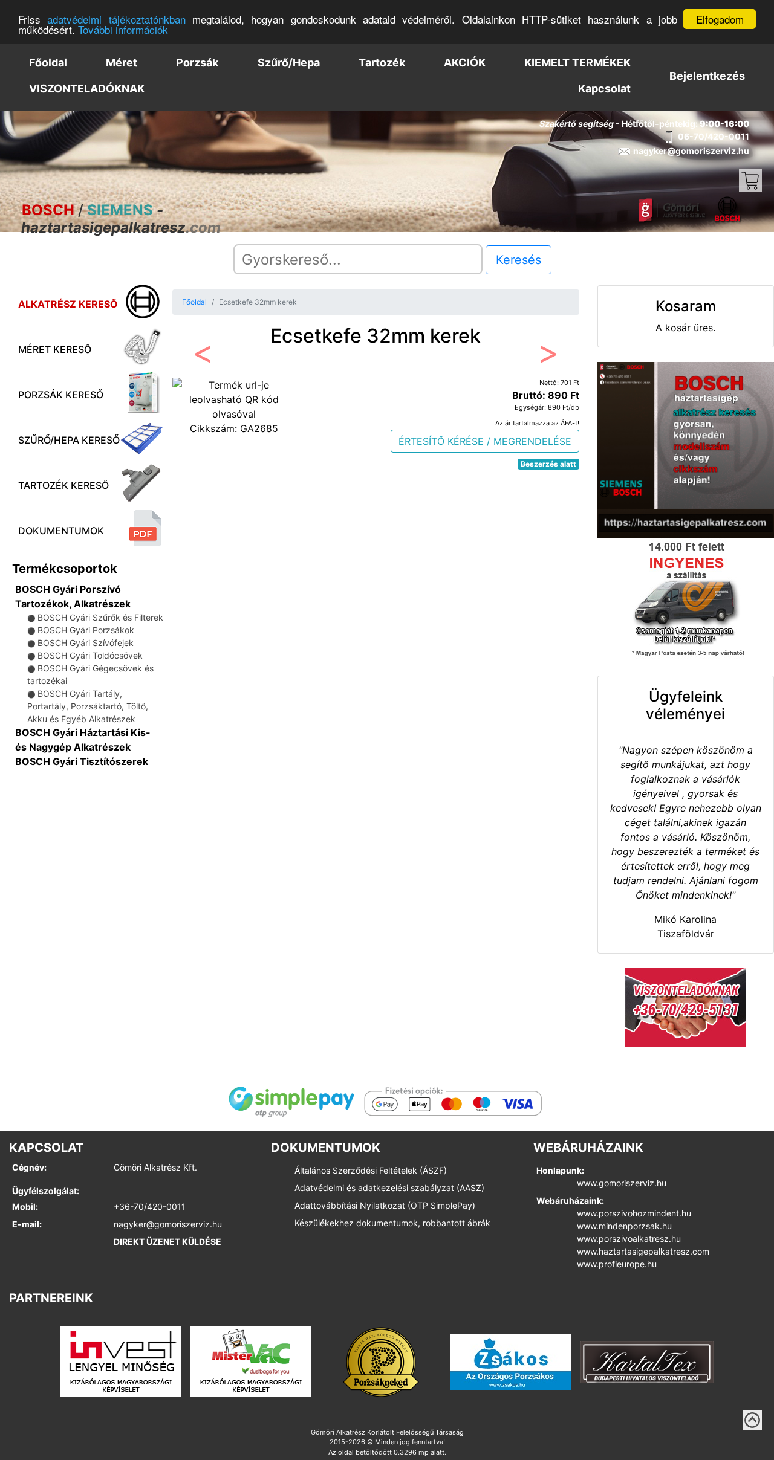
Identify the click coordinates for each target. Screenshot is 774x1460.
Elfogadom (720, 19)
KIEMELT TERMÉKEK (577, 62)
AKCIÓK (465, 62)
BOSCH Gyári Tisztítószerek (81, 761)
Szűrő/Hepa (289, 62)
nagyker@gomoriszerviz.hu (168, 1224)
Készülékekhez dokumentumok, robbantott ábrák (392, 1223)
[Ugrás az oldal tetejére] (752, 1420)
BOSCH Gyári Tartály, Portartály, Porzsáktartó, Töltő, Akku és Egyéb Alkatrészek (87, 706)
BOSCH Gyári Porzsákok (85, 630)
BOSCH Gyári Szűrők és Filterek (100, 617)
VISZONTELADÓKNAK (87, 88)
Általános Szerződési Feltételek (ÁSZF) (370, 1170)
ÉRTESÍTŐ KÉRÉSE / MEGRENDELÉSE (484, 441)
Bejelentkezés (707, 75)
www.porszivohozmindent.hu (634, 1213)
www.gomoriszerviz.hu (621, 1183)
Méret (121, 62)
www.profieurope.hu (617, 1264)
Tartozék (382, 62)
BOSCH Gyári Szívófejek (85, 643)
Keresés (518, 260)
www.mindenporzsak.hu (624, 1226)
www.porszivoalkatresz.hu (629, 1238)
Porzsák (197, 62)
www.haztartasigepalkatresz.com (643, 1251)
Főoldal (48, 62)
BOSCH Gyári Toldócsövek (90, 655)
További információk (123, 29)
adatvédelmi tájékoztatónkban (116, 19)
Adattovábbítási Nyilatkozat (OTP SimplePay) (384, 1205)
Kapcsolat (604, 88)
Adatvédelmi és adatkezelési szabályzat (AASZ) (389, 1188)
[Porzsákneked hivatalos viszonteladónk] (380, 1361)
